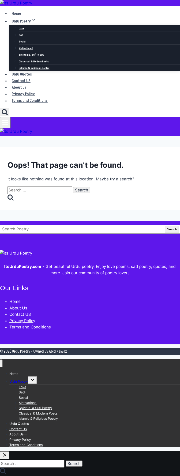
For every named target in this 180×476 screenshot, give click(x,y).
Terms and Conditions (30, 101)
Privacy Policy (23, 94)
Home (16, 13)
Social (22, 42)
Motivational (26, 48)
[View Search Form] (4, 112)
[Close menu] (1, 363)
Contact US (21, 81)
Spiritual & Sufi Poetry (31, 55)
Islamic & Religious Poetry (34, 68)
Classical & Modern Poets (34, 62)
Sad (21, 35)
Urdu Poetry (18, 381)
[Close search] (4, 455)
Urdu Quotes (22, 74)
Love (21, 28)
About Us (19, 87)
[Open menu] (5, 122)
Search (172, 229)
